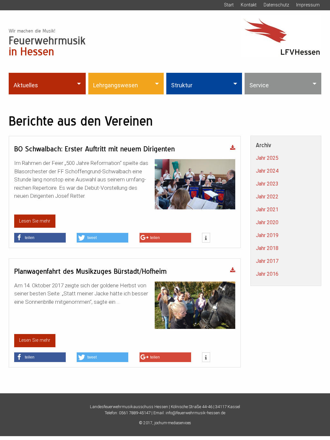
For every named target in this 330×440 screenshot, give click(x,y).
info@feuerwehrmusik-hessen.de (195, 412)
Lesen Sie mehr (34, 221)
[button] (40, 238)
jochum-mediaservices (172, 423)
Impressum (308, 4)
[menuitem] (48, 83)
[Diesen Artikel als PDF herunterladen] (232, 148)
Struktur (181, 85)
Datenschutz (276, 4)
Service (259, 85)
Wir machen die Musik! (32, 30)
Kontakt (249, 4)
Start (229, 4)
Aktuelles (26, 85)
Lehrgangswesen (115, 85)
